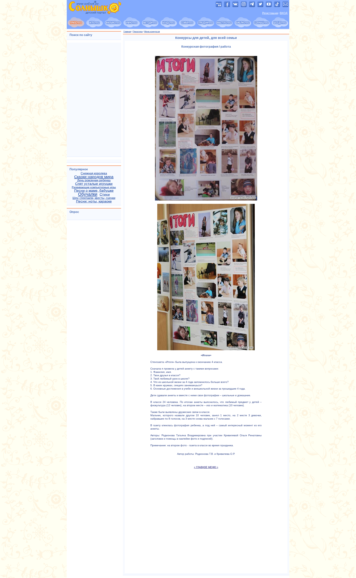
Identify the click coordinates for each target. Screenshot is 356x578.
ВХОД (283, 13)
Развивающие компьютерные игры (94, 187)
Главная (127, 31)
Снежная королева (94, 173)
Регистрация (270, 13)
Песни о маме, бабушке (94, 191)
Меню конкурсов (152, 31)
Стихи (105, 194)
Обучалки (87, 194)
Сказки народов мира (93, 177)
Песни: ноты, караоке (94, 201)
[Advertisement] (206, 523)
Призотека (138, 31)
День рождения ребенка (94, 180)
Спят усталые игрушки (94, 184)
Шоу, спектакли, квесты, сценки (93, 198)
